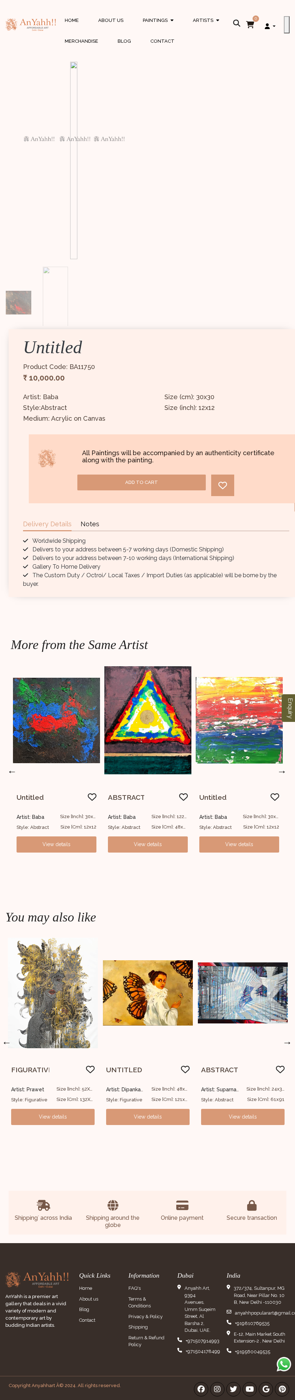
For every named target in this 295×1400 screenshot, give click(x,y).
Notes (90, 524)
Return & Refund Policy (146, 1341)
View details (56, 844)
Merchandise (81, 41)
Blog (124, 41)
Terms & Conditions (139, 1302)
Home (72, 20)
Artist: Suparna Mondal (133, 1089)
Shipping (138, 1327)
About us (88, 1299)
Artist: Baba (30, 817)
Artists (206, 27)
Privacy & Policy (145, 1316)
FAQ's (134, 1288)
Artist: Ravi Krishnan (224, 1089)
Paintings (158, 27)
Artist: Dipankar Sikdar (37, 1089)
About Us (110, 20)
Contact (162, 41)
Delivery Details (47, 524)
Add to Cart (141, 482)
